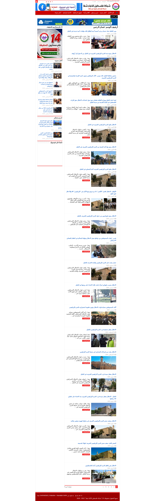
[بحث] (36, 1)
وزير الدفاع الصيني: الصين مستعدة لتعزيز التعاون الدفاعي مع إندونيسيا (45, 134)
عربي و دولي (94, 12)
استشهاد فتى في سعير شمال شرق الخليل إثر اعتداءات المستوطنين (46, 84)
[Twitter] (50, 2)
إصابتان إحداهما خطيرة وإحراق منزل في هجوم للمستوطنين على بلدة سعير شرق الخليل (45, 101)
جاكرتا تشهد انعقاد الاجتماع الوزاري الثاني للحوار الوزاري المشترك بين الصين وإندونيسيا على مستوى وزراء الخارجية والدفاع (50, 124)
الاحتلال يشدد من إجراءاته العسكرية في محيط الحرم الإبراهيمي (98, 352)
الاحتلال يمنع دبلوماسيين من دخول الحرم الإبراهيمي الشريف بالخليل (96, 216)
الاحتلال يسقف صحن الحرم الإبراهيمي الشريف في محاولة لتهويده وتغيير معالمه (93, 421)
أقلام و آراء (86, 12)
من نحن (99, 1)
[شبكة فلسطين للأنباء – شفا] (101, 6)
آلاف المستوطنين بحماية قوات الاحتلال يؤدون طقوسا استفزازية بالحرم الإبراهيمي (92, 307)
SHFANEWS (44, 495)
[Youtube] (46, 2)
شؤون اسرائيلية (77, 12)
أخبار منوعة (58, 12)
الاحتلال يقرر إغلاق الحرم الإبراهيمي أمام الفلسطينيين (100, 465)
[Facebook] (52, 2)
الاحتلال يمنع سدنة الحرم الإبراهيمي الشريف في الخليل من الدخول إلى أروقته (94, 53)
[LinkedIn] (48, 2)
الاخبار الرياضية (67, 12)
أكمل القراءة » (86, 42)
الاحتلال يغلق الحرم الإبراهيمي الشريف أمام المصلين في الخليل (98, 169)
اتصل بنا (94, 1)
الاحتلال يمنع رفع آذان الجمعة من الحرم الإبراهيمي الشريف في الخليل (96, 147)
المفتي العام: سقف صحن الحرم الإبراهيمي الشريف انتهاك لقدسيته (97, 443)
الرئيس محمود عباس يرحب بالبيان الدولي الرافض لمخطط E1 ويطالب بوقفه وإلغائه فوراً (46, 75)
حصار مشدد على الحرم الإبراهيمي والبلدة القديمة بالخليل (99, 262)
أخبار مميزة (103, 12)
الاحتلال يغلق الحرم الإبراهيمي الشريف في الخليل (102, 124)
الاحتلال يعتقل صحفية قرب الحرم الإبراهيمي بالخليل (101, 329)
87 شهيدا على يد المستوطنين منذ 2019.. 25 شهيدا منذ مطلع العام (45, 92)
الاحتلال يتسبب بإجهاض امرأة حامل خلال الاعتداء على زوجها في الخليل (96, 285)
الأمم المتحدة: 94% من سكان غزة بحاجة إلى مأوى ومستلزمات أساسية (46, 109)
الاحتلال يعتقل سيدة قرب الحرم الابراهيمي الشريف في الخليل (98, 374)
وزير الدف (107, 17)
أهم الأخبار (111, 12)
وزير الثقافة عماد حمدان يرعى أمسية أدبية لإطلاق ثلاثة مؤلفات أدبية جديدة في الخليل (91, 31)
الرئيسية (104, 1)
